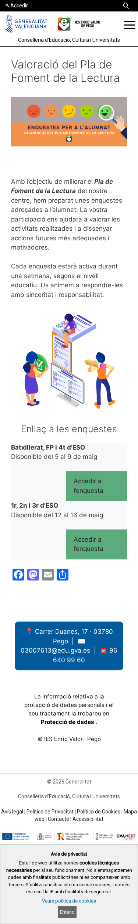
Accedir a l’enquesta (88, 485)
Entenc (67, 912)
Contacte (58, 819)
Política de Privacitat (50, 812)
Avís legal (12, 812)
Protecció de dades (68, 721)
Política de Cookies (98, 812)
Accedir (19, 6)
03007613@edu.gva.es (56, 650)
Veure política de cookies (69, 901)
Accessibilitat (87, 819)
